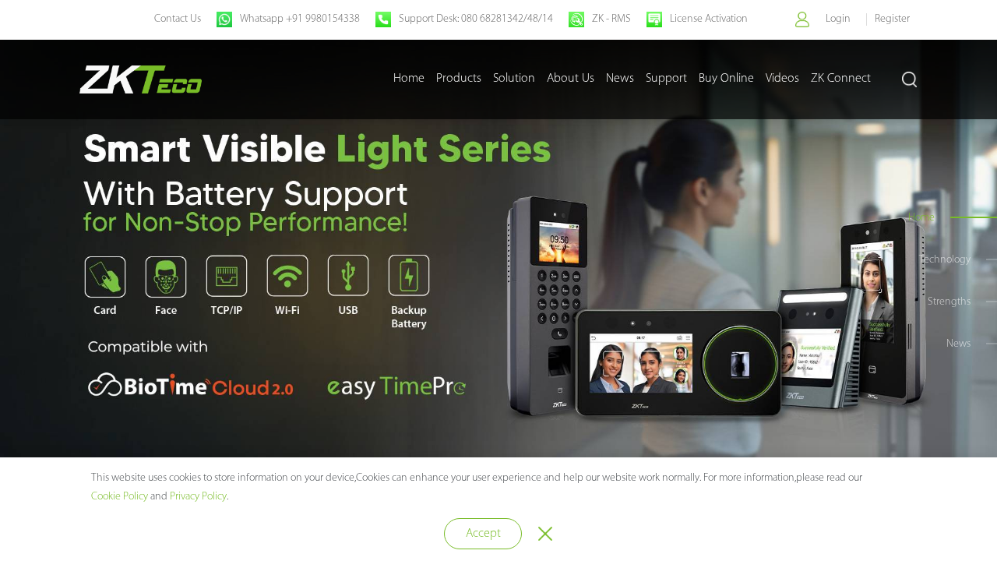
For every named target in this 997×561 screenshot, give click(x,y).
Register (892, 19)
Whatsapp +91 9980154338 (300, 19)
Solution (514, 78)
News (620, 78)
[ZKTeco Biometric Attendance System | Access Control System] (140, 79)
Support (666, 78)
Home (409, 78)
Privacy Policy (198, 497)
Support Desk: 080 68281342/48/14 (476, 19)
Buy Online (726, 78)
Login (838, 19)
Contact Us (177, 19)
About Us (570, 78)
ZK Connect (841, 78)
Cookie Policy (119, 497)
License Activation (709, 19)
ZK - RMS (611, 19)
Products (458, 78)
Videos (782, 78)
